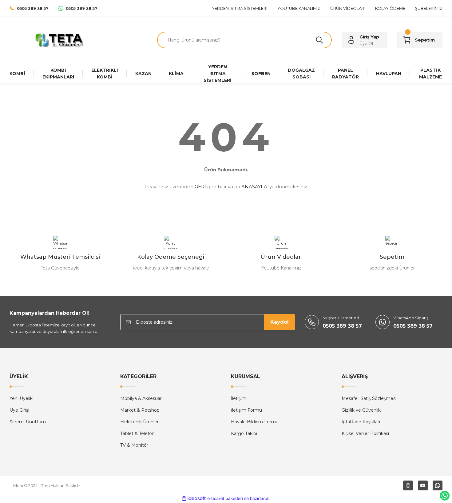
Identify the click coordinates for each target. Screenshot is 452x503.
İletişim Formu (246, 410)
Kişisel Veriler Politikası (365, 433)
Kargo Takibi (244, 433)
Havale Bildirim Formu (255, 422)
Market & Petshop (140, 410)
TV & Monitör (134, 445)
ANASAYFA (254, 187)
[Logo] (60, 39)
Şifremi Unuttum (28, 422)
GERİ (200, 187)
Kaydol (279, 322)
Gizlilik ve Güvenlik (361, 410)
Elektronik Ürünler (139, 422)
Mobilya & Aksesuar (141, 398)
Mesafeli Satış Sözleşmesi (369, 398)
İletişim (238, 398)
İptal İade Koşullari (361, 422)
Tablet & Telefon (137, 433)
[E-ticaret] (225, 498)
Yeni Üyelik (21, 398)
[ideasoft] (193, 498)
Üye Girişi (19, 410)
